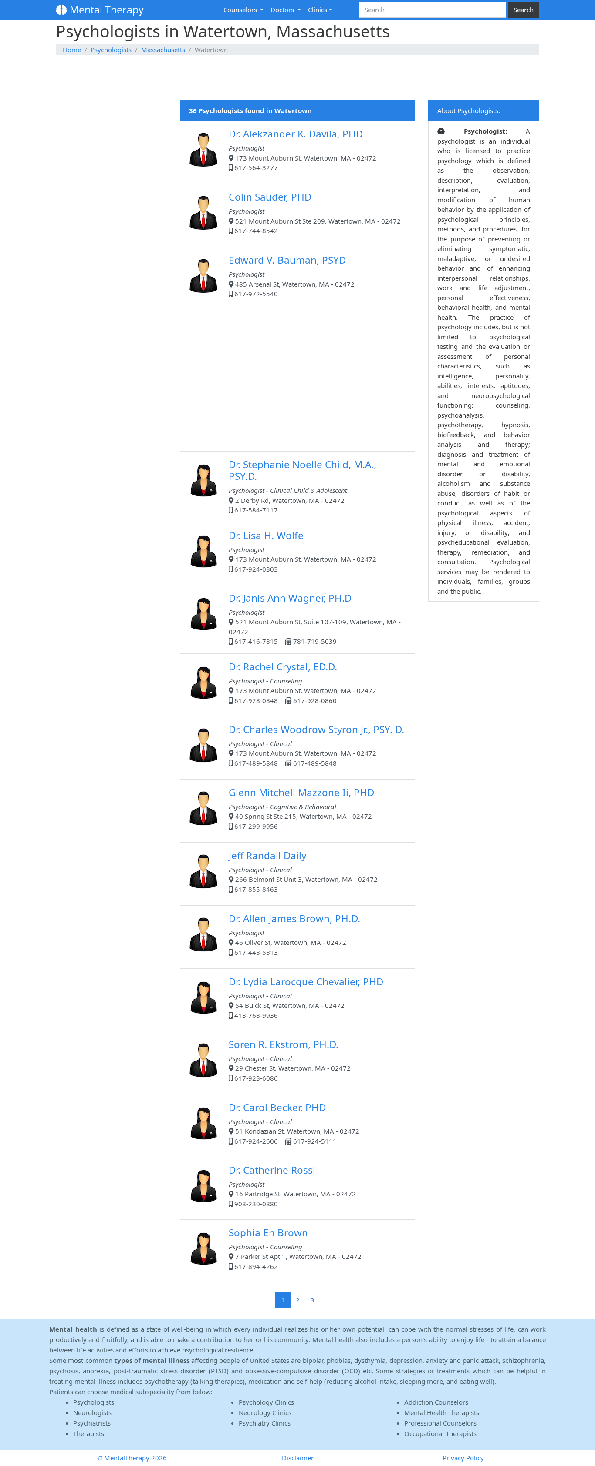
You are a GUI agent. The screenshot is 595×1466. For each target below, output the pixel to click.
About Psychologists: (468, 110)
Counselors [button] (241, 9)
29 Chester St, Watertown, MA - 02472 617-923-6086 (290, 1060)
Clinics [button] (317, 9)
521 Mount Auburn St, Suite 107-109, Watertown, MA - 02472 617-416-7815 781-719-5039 (315, 618)
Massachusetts (163, 49)
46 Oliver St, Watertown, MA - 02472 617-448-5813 (294, 934)
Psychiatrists (92, 1423)
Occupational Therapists (440, 1433)
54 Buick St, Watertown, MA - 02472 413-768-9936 (306, 997)
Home (72, 49)
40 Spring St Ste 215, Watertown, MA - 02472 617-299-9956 (301, 808)
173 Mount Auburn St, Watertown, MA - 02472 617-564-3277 (302, 149)
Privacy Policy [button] (463, 1457)
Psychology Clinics (266, 1402)
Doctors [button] (283, 9)
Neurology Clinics (265, 1412)
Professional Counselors (440, 1423)
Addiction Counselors (436, 1402)
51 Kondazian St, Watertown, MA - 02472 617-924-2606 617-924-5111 (294, 1123)
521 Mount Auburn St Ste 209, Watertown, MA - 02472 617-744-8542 (315, 212)
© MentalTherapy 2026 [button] (132, 1457)
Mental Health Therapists (441, 1412)
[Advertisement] (297, 77)
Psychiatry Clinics (265, 1423)
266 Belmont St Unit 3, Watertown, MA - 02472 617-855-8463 (303, 871)
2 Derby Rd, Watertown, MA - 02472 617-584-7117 (302, 486)
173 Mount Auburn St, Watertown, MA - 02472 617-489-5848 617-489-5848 (316, 745)
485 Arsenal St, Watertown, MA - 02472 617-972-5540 (292, 275)
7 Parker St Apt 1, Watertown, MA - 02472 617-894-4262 (295, 1248)
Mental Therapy (105, 10)
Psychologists (111, 49)
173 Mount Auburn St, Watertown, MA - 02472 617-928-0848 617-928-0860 (302, 682)
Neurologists (92, 1412)
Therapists (88, 1433)
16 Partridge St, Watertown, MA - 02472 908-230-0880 (292, 1185)
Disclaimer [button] (298, 1457)
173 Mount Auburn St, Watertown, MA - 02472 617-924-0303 (302, 551)
